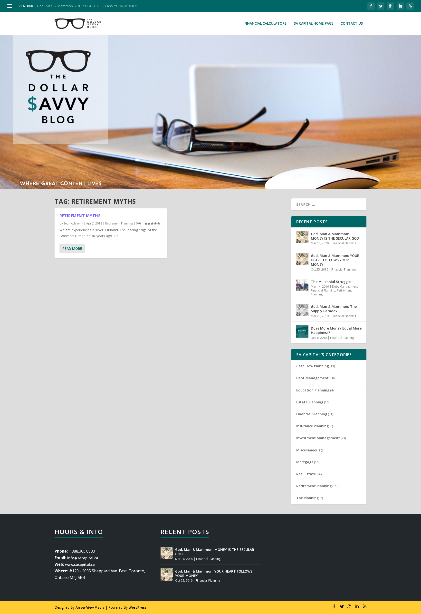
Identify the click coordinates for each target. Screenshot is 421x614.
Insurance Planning (312, 426)
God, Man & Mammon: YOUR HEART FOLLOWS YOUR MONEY (87, 6)
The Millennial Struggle (331, 281)
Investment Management (318, 438)
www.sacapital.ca (80, 564)
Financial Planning (344, 243)
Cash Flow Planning (312, 366)
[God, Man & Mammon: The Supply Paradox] (302, 310)
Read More (72, 248)
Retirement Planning (119, 223)
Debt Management (345, 286)
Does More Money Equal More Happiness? (336, 330)
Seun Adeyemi (73, 223)
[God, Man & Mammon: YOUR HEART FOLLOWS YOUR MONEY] (302, 259)
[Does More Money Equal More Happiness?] (302, 331)
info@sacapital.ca (82, 558)
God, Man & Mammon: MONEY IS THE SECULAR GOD (335, 236)
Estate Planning (309, 402)
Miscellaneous (308, 450)
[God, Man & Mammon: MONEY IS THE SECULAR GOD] (302, 237)
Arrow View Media (90, 607)
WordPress (137, 607)
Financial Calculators (265, 23)
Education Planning (312, 390)
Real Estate (306, 474)
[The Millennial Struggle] (302, 285)
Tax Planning (307, 498)
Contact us (352, 23)
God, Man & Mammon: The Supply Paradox (334, 308)
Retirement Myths (79, 215)
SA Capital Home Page (313, 23)
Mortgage (304, 462)
